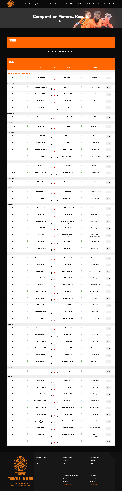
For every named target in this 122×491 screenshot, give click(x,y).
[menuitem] (21, 4)
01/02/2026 (10, 178)
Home (61, 21)
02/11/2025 (10, 377)
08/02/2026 (10, 132)
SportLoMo (26, 485)
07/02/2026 (10, 162)
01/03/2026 (10, 83)
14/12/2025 (10, 204)
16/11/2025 (10, 324)
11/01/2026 (10, 187)
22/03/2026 (10, 71)
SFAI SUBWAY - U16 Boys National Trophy (19, 74)
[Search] (113, 4)
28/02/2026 (10, 113)
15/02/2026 (10, 122)
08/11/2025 (10, 367)
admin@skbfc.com (40, 469)
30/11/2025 (10, 254)
